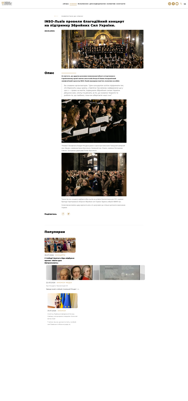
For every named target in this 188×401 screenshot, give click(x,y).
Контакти (120, 4)
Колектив (111, 4)
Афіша (66, 4)
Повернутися (72, 16)
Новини (73, 4)
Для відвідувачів (97, 4)
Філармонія (83, 4)
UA (185, 4)
